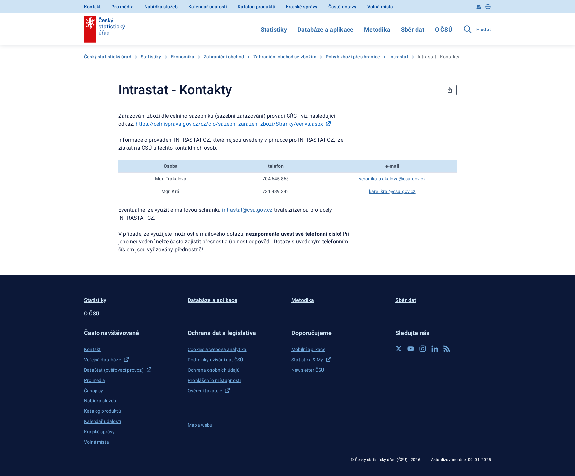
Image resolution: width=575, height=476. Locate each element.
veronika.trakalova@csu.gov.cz (392, 178)
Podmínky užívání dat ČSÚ (215, 359)
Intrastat (398, 56)
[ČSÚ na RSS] (446, 348)
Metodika (377, 29)
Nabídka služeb (161, 6)
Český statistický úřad (107, 56)
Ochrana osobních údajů (214, 370)
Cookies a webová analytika (217, 349)
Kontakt (92, 6)
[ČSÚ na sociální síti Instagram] (422, 348)
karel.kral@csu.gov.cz (392, 191)
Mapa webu (200, 425)
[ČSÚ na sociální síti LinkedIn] (434, 348)
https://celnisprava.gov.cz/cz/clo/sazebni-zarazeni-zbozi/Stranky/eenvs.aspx (229, 124)
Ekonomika (183, 56)
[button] (132, 332)
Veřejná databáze (102, 359)
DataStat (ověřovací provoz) (114, 370)
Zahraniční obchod (224, 56)
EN (479, 6)
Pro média (122, 6)
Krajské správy (301, 6)
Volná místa (380, 6)
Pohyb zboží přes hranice (353, 56)
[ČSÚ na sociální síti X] (398, 348)
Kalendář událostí (207, 6)
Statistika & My (307, 359)
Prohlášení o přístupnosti (214, 380)
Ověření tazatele (205, 390)
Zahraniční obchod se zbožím (284, 56)
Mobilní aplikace (308, 349)
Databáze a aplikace (325, 29)
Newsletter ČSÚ (307, 370)
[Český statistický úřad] (104, 29)
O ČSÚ (443, 29)
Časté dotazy (342, 6)
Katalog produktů (256, 6)
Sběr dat (412, 29)
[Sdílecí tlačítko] (450, 90)
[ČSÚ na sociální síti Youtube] (410, 348)
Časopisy (93, 390)
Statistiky (274, 29)
